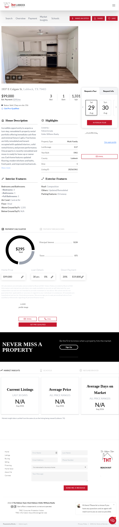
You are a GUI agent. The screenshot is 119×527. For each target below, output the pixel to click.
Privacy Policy (82, 524)
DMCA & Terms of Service (99, 524)
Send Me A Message (75, 488)
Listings (7, 455)
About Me (8, 472)
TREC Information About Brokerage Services (31, 513)
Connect (8, 475)
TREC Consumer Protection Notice (31, 510)
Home (7, 452)
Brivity (13, 524)
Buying (7, 459)
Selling (7, 462)
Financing (8, 465)
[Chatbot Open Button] (112, 520)
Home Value (9, 469)
